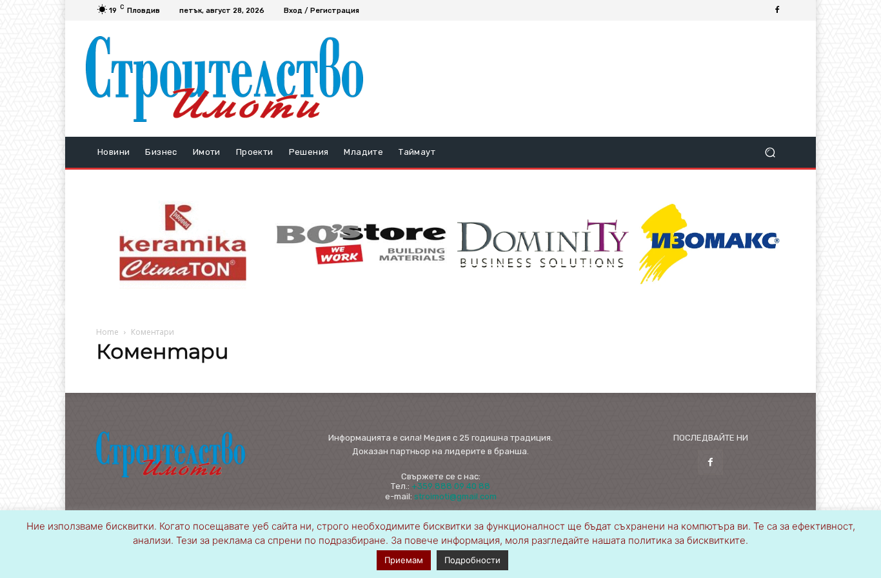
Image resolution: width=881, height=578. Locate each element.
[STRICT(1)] (709, 244)
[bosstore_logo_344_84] (361, 244)
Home (107, 331)
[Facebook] (777, 10)
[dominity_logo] (543, 244)
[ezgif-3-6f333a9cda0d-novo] (183, 244)
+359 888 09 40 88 (450, 486)
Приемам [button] (403, 560)
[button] (770, 152)
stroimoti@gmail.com (455, 496)
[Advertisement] (584, 79)
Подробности (472, 560)
